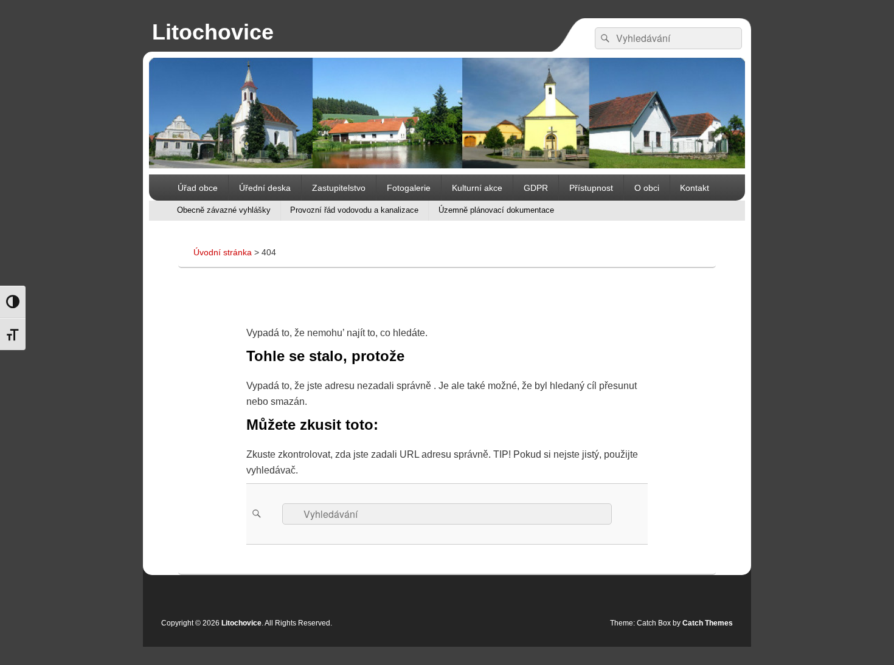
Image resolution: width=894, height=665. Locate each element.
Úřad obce (198, 188)
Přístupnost (591, 188)
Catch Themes (707, 623)
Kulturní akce (477, 188)
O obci (646, 188)
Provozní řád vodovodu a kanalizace (354, 210)
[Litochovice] (447, 165)
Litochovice (213, 31)
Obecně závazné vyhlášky (224, 210)
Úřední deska (265, 188)
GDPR (536, 188)
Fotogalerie (409, 188)
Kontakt (694, 188)
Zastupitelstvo (339, 188)
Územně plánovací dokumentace (496, 210)
